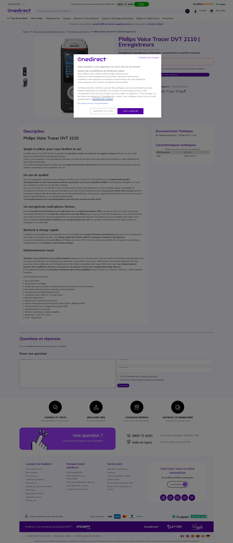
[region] (117, 86)
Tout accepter (130, 111)
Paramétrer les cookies (103, 111)
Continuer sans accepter (148, 57)
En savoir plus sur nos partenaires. (93, 103)
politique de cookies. (102, 99)
